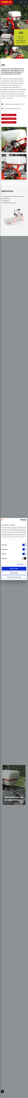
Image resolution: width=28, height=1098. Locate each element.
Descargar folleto (9, 115)
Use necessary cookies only (14, 577)
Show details (20, 564)
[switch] (24, 549)
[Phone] (21, 2)
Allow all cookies (14, 568)
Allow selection (14, 572)
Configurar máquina (9, 118)
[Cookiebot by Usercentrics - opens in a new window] (20, 520)
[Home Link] (8, 3)
